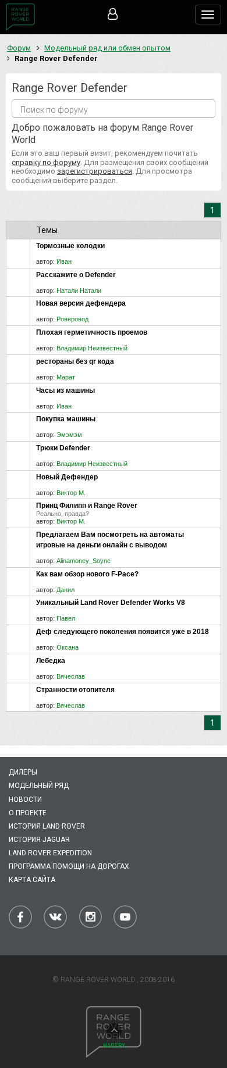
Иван (64, 261)
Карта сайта (32, 880)
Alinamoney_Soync (83, 560)
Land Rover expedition (50, 853)
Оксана (67, 647)
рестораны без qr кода (75, 361)
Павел (65, 618)
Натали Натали (78, 290)
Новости (25, 799)
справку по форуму (46, 162)
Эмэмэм (69, 434)
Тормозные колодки (70, 246)
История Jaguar (39, 840)
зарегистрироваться (94, 171)
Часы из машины (65, 390)
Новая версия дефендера (81, 303)
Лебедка (50, 661)
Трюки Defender (63, 448)
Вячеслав (70, 676)
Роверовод (72, 319)
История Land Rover (47, 826)
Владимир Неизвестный (91, 348)
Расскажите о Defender (76, 275)
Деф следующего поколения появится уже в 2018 (122, 632)
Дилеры (23, 772)
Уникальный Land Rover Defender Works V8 (110, 602)
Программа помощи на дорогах (69, 866)
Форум (19, 48)
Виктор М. (71, 492)
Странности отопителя (75, 690)
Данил (65, 589)
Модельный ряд (39, 786)
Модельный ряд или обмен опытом (107, 48)
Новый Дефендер (67, 477)
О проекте (28, 813)
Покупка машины (65, 419)
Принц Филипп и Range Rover (86, 505)
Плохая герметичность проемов (91, 332)
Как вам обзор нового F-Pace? (87, 574)
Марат (65, 377)
